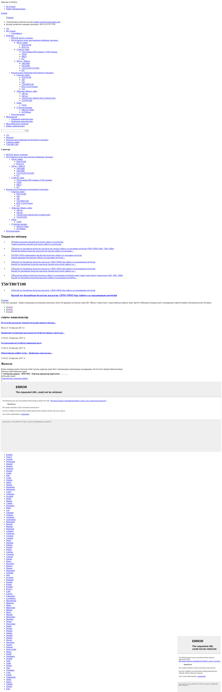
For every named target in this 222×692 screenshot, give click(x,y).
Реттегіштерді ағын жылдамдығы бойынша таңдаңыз (34, 40)
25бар (18, 103)
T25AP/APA (27, 100)
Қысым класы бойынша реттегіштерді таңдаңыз (32, 73)
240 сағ (25, 93)
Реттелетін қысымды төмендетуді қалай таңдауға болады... (28, 323)
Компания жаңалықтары (22, 121)
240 (23, 80)
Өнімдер (10, 36)
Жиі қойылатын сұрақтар (17, 124)
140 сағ (25, 96)
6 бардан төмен (23, 75)
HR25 (24, 56)
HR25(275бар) (28, 110)
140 (23, 82)
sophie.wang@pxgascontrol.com (47, 22)
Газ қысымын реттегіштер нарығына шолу (21, 343)
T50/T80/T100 (28, 84)
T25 (23, 89)
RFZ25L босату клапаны (22, 38)
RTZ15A (25, 47)
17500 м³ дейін (22, 49)
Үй (7, 29)
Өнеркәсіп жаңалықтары (22, 119)
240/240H (26, 63)
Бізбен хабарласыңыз (15, 126)
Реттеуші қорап (18, 114)
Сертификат (16, 33)
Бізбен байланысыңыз (15, 9)
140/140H (26, 66)
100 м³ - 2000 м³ (23, 61)
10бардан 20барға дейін (26, 91)
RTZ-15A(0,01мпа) (30, 87)
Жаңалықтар (11, 117)
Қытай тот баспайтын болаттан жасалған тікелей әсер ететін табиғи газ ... (43, 264)
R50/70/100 (26, 45)
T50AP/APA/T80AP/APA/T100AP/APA (39, 98)
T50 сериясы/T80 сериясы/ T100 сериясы (39, 52)
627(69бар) (26, 112)
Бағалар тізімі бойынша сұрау (14, 371)
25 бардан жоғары (24, 107)
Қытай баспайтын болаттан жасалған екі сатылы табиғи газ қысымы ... (42, 251)
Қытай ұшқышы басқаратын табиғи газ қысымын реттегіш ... (38, 258)
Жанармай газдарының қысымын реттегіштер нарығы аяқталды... (32, 333)
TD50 (24, 54)
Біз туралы (10, 6)
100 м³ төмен (22, 42)
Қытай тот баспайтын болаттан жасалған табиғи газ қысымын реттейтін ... (44, 278)
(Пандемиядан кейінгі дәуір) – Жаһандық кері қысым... (26, 353)
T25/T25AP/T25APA (30, 68)
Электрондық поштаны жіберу (14, 378)
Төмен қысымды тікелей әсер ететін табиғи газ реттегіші (36, 244)
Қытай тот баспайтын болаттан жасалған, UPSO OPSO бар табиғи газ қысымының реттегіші (64, 295)
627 (23, 59)
